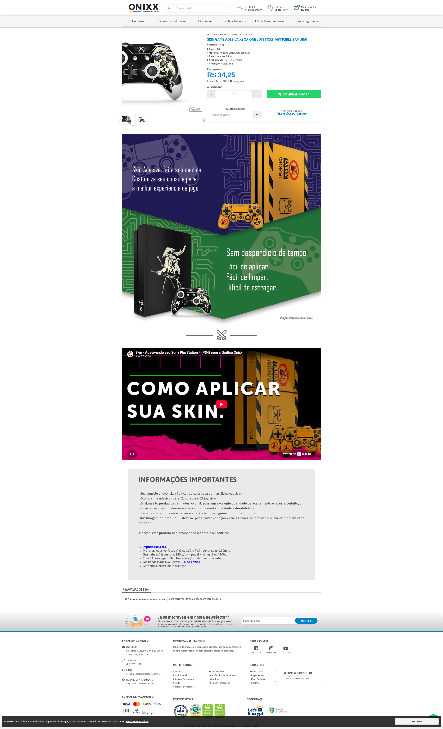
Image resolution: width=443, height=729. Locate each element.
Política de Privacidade (137, 721)
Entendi (417, 721)
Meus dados (257, 671)
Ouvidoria (215, 679)
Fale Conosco (217, 671)
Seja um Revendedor (184, 679)
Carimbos (206, 21)
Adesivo (139, 21)
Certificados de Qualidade (223, 675)
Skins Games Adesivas (270, 21)
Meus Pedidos (258, 679)
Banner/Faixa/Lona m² (173, 21)
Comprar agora (296, 94)
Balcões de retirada (184, 686)
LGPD (177, 683)
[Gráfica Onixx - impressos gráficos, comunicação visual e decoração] (144, 15)
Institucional (180, 675)
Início (209, 34)
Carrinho (255, 683)
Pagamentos (257, 675)
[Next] (204, 120)
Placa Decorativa (237, 21)
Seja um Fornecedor (220, 683)
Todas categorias (304, 21)
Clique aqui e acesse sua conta (146, 599)
